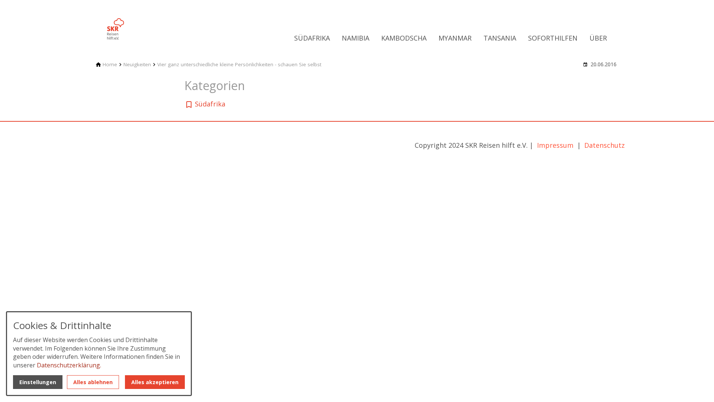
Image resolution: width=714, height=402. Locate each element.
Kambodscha (404, 38)
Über (598, 38)
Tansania (499, 38)
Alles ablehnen (93, 382)
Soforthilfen (553, 38)
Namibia (355, 38)
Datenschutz (604, 145)
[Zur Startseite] (145, 24)
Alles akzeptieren (154, 382)
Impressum (556, 145)
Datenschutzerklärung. (69, 365)
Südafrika (312, 38)
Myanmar (455, 38)
